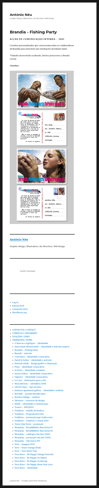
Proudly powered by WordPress (34, 481)
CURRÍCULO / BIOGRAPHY (24, 333)
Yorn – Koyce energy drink (28, 447)
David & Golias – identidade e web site (33, 360)
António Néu (21, 15)
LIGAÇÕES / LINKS (21, 336)
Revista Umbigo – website (27, 397)
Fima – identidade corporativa (29, 367)
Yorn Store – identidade (26, 468)
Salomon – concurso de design (30, 400)
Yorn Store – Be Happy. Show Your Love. (34, 464)
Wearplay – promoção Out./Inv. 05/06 (33, 437)
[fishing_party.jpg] (42, 147)
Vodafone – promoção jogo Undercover (34, 417)
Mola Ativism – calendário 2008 (30, 383)
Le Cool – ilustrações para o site (30, 380)
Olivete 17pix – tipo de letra (28, 387)
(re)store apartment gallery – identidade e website (39, 390)
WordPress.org (19, 312)
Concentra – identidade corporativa (32, 357)
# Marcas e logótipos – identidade (31, 343)
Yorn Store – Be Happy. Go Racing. (31, 461)
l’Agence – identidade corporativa (31, 377)
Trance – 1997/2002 (24, 407)
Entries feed (18, 306)
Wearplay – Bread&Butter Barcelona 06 (34, 431)
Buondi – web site (23, 353)
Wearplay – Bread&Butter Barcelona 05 (34, 427)
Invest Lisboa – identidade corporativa (33, 373)
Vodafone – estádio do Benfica (29, 410)
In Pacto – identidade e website (30, 370)
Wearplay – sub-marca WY (27, 441)
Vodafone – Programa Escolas (29, 414)
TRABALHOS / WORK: (22, 340)
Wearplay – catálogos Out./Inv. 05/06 (32, 434)
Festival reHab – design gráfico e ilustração (36, 363)
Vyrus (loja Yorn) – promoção (29, 424)
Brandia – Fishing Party (26, 350)
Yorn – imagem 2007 (25, 444)
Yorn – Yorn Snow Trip (26, 451)
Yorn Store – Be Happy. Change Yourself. (34, 454)
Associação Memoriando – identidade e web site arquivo (42, 346)
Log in (15, 302)
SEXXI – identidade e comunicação (31, 404)
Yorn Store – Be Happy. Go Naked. (31, 458)
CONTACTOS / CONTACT (24, 330)
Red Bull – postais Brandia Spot (30, 394)
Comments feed (19, 309)
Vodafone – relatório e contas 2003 (32, 420)
